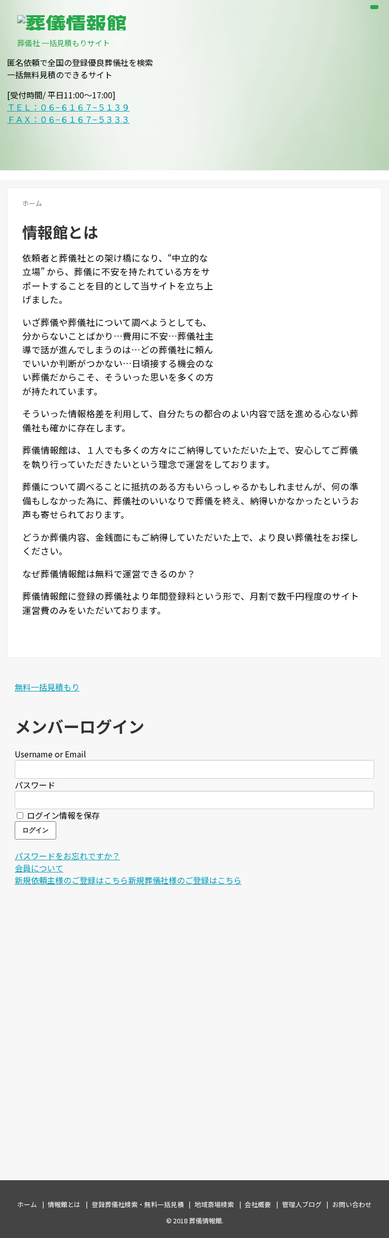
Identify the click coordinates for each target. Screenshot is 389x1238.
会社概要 (258, 1204)
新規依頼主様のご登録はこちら (71, 880)
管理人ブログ (302, 1204)
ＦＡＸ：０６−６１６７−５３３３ (68, 119)
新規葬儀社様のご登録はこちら (185, 880)
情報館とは (64, 1204)
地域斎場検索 (214, 1204)
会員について (39, 868)
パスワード (35, 785)
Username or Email (50, 754)
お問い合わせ (352, 1204)
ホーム (27, 1204)
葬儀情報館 (205, 1220)
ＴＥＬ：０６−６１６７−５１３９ (68, 107)
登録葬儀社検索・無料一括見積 (138, 1204)
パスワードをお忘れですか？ (67, 856)
